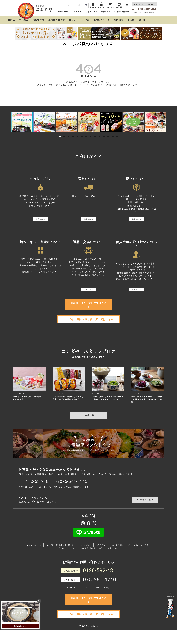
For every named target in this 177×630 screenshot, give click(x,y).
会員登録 (93, 7)
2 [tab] (64, 133)
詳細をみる (40, 219)
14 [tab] (117, 133)
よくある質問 (117, 545)
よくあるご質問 (90, 12)
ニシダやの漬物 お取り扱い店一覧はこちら (88, 319)
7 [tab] (86, 133)
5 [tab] (77, 133)
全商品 (11, 19)
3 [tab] (69, 133)
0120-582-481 (37, 481)
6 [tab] (82, 133)
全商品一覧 (63, 12)
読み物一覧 (88, 415)
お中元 (85, 19)
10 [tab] (99, 133)
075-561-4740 (99, 580)
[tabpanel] (22, 122)
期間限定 (118, 19)
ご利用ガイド (75, 12)
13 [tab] (113, 133)
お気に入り (110, 7)
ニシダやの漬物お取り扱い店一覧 (60, 545)
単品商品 (24, 19)
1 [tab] (60, 133)
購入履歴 (119, 7)
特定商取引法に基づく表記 (92, 548)
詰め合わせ (38, 19)
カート (127, 7)
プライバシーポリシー (67, 548)
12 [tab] (108, 133)
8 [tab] (91, 133)
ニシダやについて (107, 12)
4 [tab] (73, 133)
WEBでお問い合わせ (145, 500)
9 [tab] (95, 133)
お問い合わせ (123, 12)
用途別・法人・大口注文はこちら (88, 305)
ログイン (101, 7)
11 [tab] (104, 133)
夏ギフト (73, 19)
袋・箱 (142, 19)
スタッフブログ (85, 545)
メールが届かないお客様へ (139, 545)
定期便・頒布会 (56, 19)
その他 (131, 19)
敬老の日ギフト (102, 19)
